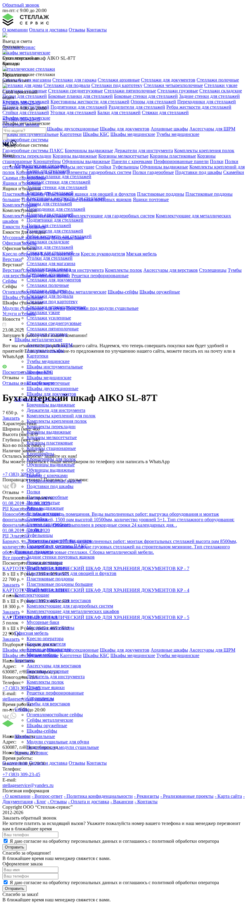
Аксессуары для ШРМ (50, 345)
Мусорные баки (43, 622)
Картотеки (37, 355)
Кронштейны (40, 453)
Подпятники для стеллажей (55, 220)
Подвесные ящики (46, 687)
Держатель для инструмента (56, 676)
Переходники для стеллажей (56, 209)
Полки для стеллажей (49, 225)
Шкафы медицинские (49, 377)
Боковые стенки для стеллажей (58, 182)
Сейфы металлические (50, 720)
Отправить (14, 847)
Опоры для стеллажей (49, 203)
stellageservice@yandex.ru (28, 785)
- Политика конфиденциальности (98, 796)
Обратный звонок (20, 5)
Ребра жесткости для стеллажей (59, 236)
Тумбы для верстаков (48, 703)
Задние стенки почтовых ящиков (61, 557)
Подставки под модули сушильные (63, 747)
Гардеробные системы (37, 399)
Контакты (96, 29)
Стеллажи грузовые (47, 334)
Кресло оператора (45, 638)
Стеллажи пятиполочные (53, 328)
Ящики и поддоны (34, 551)
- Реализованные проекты (187, 796)
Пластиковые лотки (47, 589)
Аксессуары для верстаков (54, 665)
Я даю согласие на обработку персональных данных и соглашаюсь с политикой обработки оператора (114, 841)
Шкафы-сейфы (42, 730)
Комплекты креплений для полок (61, 415)
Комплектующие (32, 595)
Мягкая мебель (42, 654)
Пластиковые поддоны (50, 578)
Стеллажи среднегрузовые (54, 323)
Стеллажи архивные (48, 274)
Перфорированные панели (54, 480)
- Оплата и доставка (88, 801)
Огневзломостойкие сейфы (55, 714)
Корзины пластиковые (50, 442)
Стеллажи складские (48, 241)
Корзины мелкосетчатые (52, 437)
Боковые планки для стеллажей (59, 176)
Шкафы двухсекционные (52, 388)
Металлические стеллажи (41, 165)
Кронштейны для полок (51, 459)
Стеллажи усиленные (49, 317)
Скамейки (37, 518)
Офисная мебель (31, 633)
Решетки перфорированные (55, 692)
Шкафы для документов (51, 393)
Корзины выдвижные (49, 432)
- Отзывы (57, 801)
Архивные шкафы (45, 350)
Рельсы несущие (43, 513)
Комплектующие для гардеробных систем (70, 605)
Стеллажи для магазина (51, 263)
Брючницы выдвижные (51, 404)
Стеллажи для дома (47, 290)
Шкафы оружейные (47, 725)
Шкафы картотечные (48, 383)
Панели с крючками (47, 475)
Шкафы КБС (40, 372)
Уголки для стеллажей (50, 258)
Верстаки (24, 660)
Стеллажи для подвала (50, 296)
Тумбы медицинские (48, 361)
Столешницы (40, 698)
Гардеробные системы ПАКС (57, 546)
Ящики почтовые (45, 562)
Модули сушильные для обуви (58, 741)
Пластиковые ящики (48, 567)
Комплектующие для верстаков (59, 600)
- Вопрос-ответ (47, 796)
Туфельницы (40, 535)
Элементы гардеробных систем (59, 540)
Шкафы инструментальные (55, 366)
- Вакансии (121, 801)
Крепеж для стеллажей (50, 192)
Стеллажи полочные (48, 285)
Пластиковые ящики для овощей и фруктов (71, 573)
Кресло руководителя (49, 649)
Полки (33, 491)
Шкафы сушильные (35, 736)
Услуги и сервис (31, 752)
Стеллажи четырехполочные (56, 307)
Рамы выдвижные (45, 508)
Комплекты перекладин (51, 426)
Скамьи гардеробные (48, 524)
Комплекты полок (45, 682)
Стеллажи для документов (54, 279)
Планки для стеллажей (50, 214)
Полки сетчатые (43, 502)
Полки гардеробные (47, 497)
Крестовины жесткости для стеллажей (66, 198)
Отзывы (77, 29)
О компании (15, 29)
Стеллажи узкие (43, 312)
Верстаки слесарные (48, 671)
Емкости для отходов (36, 616)
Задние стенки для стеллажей (57, 187)
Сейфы (22, 709)
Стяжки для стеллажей (50, 252)
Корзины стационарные (51, 448)
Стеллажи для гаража (49, 268)
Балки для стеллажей (48, 171)
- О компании (16, 796)
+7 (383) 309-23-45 (21, 102)
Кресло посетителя (46, 644)
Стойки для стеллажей (50, 247)
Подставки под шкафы (50, 486)
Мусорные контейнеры (50, 627)
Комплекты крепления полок (57, 421)
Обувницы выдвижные (51, 464)
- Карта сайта (228, 796)
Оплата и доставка (48, 29)
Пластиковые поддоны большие (60, 584)
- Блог (40, 801)
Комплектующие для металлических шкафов (73, 611)
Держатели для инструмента (56, 410)
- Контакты (146, 801)
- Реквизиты (146, 796)
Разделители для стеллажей (55, 230)
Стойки (34, 529)
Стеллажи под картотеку (52, 301)
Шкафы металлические (38, 339)
